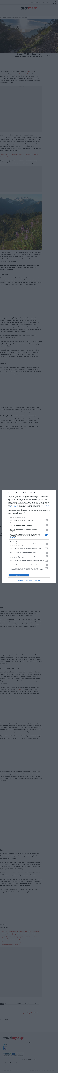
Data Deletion (21, 580)
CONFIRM (18, 575)
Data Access (29, 580)
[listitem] (29, 517)
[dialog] (29, 536)
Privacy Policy (37, 580)
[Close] (53, 493)
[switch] (46, 520)
